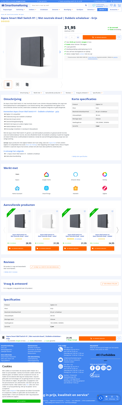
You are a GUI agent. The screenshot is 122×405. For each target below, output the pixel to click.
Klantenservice (117, 1)
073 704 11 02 (68, 347)
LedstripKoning (33, 359)
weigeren (13, 391)
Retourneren (32, 353)
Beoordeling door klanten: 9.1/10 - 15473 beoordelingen (61, 402)
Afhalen (38, 349)
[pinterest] (98, 368)
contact (82, 54)
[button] (59, 52)
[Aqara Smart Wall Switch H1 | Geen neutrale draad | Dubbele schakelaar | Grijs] (102, 221)
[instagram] (103, 368)
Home (2, 14)
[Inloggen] (115, 5)
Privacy (68, 400)
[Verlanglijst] (111, 5)
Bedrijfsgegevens (6, 349)
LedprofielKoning (33, 362)
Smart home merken (12, 14)
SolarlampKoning (33, 360)
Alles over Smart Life (7, 359)
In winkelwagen (100, 37)
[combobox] (57, 5)
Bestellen (31, 347)
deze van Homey (31, 145)
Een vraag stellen (110, 284)
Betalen (37, 347)
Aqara (22, 14)
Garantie (30, 351)
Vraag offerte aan (92, 57)
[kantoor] (60, 377)
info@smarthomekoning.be (72, 358)
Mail (106, 399)
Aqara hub (52, 143)
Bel (117, 399)
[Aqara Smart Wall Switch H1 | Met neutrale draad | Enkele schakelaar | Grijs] (19, 221)
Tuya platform (5, 360)
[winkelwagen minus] (66, 37)
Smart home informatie (8, 357)
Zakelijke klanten (6, 351)
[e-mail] (60, 360)
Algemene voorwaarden (57, 400)
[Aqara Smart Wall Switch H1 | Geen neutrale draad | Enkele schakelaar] (47, 221)
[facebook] (92, 368)
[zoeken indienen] (86, 5)
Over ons (4, 347)
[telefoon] (60, 349)
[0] (119, 5)
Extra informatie (6, 355)
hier (27, 385)
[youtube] (109, 368)
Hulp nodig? (62, 346)
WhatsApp (112, 399)
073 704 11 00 (68, 365)
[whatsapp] (60, 366)
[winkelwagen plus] (78, 37)
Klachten (38, 351)
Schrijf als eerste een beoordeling (46, 267)
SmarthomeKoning (7, 346)
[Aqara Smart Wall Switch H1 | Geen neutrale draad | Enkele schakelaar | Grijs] (75, 221)
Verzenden (31, 349)
